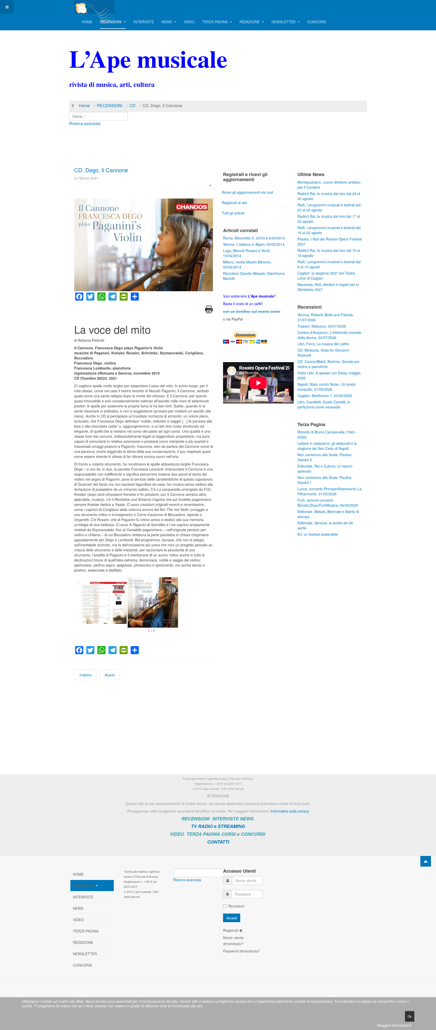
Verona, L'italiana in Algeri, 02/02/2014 (254, 244)
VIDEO (189, 21)
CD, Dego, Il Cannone (101, 170)
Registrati (231, 930)
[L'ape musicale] (94, 7)
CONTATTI (218, 842)
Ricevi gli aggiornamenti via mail (247, 192)
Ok (410, 1016)
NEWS (167, 21)
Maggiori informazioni (394, 1025)
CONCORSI (316, 21)
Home (84, 105)
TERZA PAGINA (215, 21)
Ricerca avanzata (84, 123)
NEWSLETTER (283, 21)
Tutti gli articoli (233, 212)
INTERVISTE (143, 21)
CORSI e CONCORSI (243, 834)
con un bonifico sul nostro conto (251, 311)
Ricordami (236, 906)
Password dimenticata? (241, 950)
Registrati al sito (234, 202)
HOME (87, 21)
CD (132, 105)
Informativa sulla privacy (289, 811)
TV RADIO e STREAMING (218, 826)
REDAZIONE (250, 21)
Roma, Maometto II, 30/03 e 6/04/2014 (254, 237)
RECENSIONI (111, 21)
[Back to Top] (425, 861)
